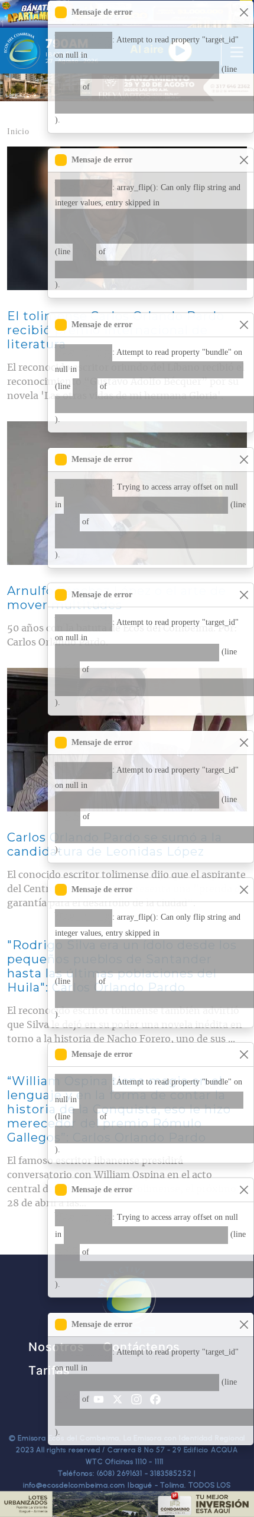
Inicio (18, 131)
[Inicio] (22, 50)
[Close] (243, 12)
